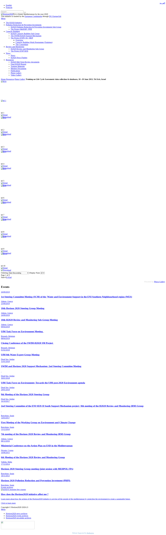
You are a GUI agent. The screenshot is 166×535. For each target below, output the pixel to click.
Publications (15, 71)
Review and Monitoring (15, 47)
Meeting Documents (18, 69)
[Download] (6, 270)
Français (9, 7)
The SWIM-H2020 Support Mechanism (26, 36)
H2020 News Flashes (19, 58)
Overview (19, 40)
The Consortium (22, 44)
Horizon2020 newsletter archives (18, 518)
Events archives (7, 487)
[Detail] (4, 115)
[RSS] (3, 81)
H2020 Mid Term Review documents (25, 62)
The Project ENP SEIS (19, 51)
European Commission (33, 16)
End (10, 277)
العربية (162, 3)
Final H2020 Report (18, 64)
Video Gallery (16, 75)
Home (3, 79)
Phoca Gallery (159, 282)
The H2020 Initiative (14, 23)
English (9, 5)
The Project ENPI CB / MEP (22, 38)
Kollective (90, 533)
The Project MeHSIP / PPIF (21, 29)
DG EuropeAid (55, 16)
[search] (25, 12)
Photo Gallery (16, 73)
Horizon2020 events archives (17, 516)
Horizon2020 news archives (16, 514)
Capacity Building (13, 31)
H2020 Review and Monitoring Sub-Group (27, 49)
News (8, 53)
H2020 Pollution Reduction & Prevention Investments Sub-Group (36, 27)
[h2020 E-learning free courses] (13, 489)
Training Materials (18, 66)
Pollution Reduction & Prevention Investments (23, 25)
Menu (3, 18)
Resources (10, 60)
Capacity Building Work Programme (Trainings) (34, 42)
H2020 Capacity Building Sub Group (25, 34)
